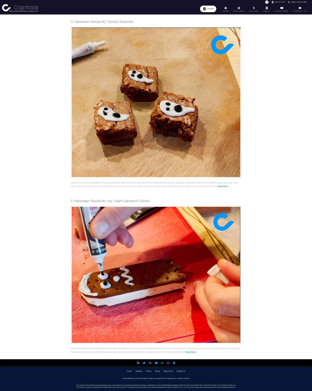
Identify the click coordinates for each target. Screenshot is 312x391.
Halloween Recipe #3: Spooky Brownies (103, 21)
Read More (222, 186)
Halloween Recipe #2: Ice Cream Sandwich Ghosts (112, 201)
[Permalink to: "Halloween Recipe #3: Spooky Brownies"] (156, 102)
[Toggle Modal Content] (266, 2)
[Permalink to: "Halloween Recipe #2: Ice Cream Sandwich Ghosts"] (156, 275)
